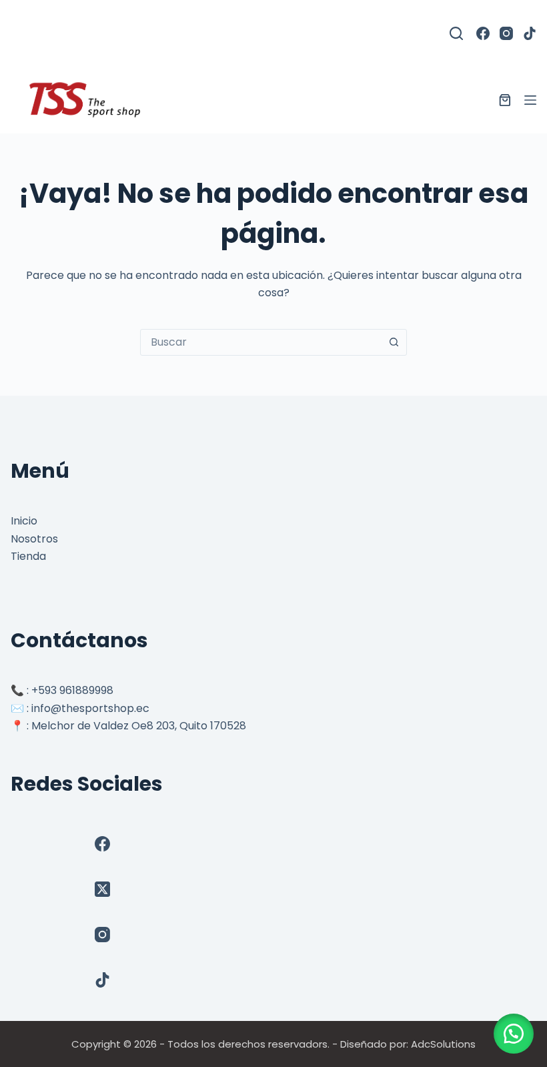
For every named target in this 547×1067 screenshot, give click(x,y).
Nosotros (34, 539)
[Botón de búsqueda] (393, 342)
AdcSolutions (443, 1044)
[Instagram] (506, 33)
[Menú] (530, 100)
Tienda (28, 556)
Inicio (24, 520)
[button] (514, 1034)
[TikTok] (529, 33)
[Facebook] (483, 33)
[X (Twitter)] (102, 889)
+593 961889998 (72, 690)
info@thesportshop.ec (90, 708)
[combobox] (261, 342)
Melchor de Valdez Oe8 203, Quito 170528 (138, 725)
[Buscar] (456, 33)
